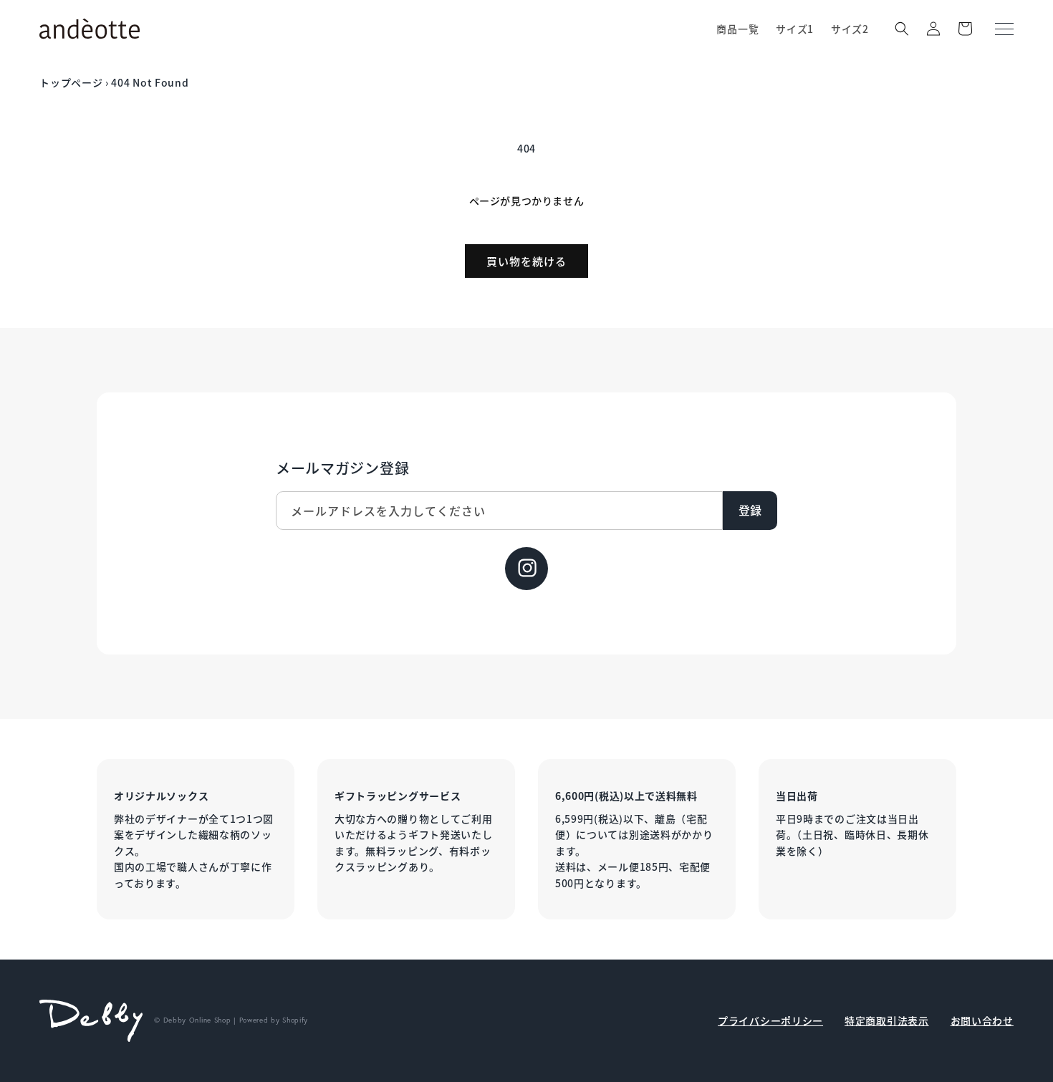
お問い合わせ (982, 1020)
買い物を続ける (526, 261)
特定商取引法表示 (887, 1020)
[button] (902, 28)
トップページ (70, 82)
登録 (750, 509)
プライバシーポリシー (770, 1020)
